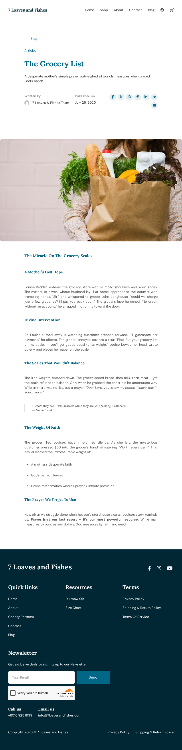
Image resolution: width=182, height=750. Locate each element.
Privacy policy (133, 599)
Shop (104, 10)
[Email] (154, 105)
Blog (151, 10)
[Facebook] (112, 97)
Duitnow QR (74, 599)
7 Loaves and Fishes (27, 10)
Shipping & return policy (142, 608)
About (118, 10)
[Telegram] (154, 97)
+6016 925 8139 (20, 715)
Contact (135, 10)
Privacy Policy (118, 732)
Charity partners (21, 617)
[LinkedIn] (146, 97)
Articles (30, 50)
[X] (121, 97)
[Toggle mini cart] (172, 10)
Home (89, 10)
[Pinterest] (137, 97)
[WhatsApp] (129, 97)
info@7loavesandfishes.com (59, 715)
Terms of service (136, 617)
